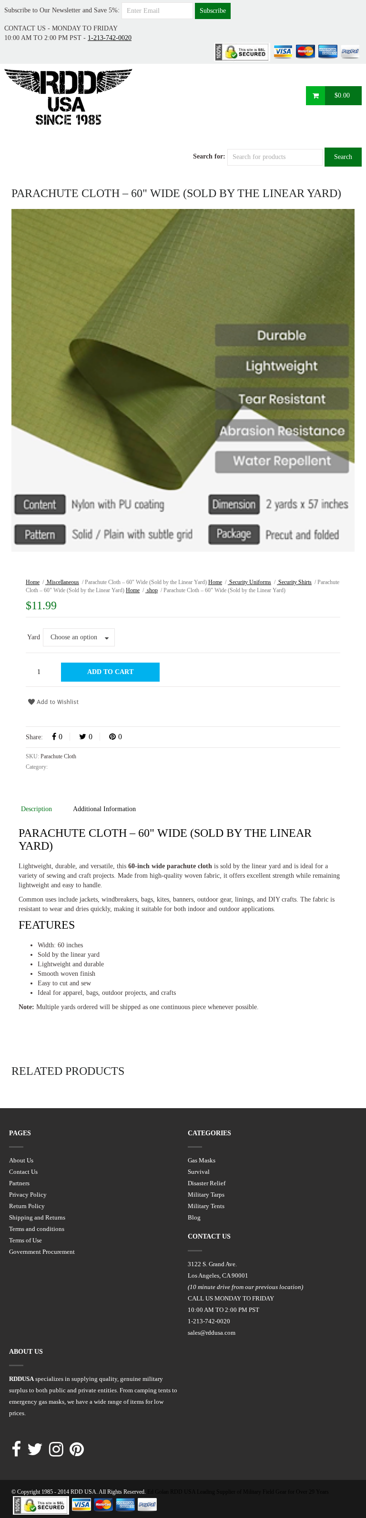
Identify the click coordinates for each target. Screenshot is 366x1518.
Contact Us (23, 1171)
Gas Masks (201, 1160)
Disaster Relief (206, 1183)
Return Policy (27, 1206)
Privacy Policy (28, 1194)
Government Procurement (42, 1251)
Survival (199, 1171)
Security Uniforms (249, 582)
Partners (19, 1183)
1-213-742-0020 (110, 37)
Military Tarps (206, 1194)
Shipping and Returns (37, 1217)
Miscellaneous (62, 582)
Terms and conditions (36, 1228)
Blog (194, 1217)
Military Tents (206, 1206)
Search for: (209, 156)
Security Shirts (294, 582)
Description (36, 809)
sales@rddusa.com (211, 1332)
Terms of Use (25, 1240)
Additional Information (104, 809)
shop (151, 590)
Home (33, 582)
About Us (21, 1160)
